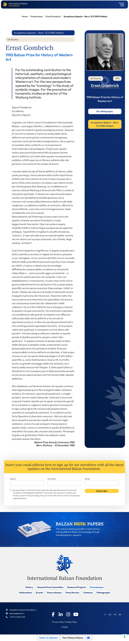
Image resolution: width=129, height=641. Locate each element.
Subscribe (101, 490)
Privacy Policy (58, 622)
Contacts (88, 592)
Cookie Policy (71, 622)
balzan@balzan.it (16, 613)
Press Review (72, 592)
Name (12, 478)
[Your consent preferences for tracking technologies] (124, 636)
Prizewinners (37, 16)
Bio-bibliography (104, 111)
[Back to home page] (5, 5)
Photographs (103, 592)
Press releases (54, 592)
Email (87, 478)
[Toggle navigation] (120, 5)
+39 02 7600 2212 (17, 617)
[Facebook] (53, 614)
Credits (64, 627)
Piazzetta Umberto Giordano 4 (22, 610)
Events (39, 592)
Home (25, 16)
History (29, 587)
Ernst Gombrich (53, 16)
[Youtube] (76, 614)
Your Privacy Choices (72, 637)
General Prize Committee (50, 587)
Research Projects (76, 587)
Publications (25, 592)
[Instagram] (68, 614)
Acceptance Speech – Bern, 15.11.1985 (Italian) (105, 124)
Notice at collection (48, 637)
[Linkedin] (60, 614)
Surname (51, 478)
